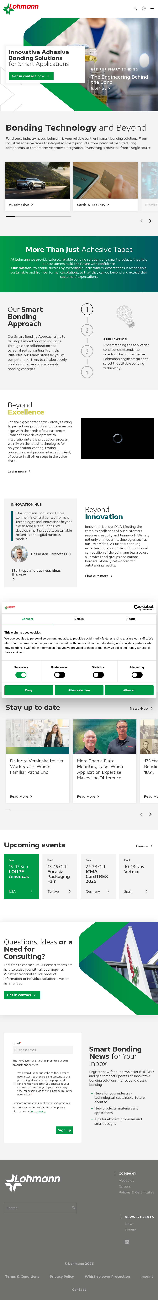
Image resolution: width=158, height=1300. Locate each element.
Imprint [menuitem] (147, 1276)
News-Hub (142, 708)
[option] (91, 64)
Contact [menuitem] (79, 1290)
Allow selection (79, 690)
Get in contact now (31, 76)
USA (21, 891)
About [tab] (130, 618)
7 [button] (66, 216)
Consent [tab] (27, 618)
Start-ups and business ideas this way (36, 575)
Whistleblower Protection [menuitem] (107, 1276)
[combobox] (40, 1208)
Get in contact (22, 995)
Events (145, 846)
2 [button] (20, 216)
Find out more (99, 576)
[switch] (59, 675)
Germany (98, 891)
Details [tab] (79, 618)
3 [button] (29, 216)
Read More (101, 88)
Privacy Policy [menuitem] (62, 1276)
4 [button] (38, 216)
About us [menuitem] (126, 1180)
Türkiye (59, 891)
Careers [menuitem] (125, 1186)
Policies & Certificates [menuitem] (136, 1192)
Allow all (129, 690)
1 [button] (10, 216)
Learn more (20, 471)
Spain (136, 891)
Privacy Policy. (38, 1111)
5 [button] (48, 216)
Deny (28, 690)
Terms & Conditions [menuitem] (22, 1276)
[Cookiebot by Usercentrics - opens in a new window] (137, 607)
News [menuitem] (129, 1224)
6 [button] (57, 216)
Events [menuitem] (130, 1230)
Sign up (64, 1130)
